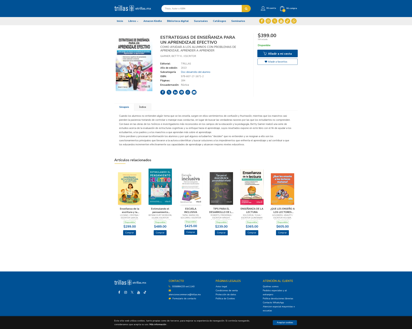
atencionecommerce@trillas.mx (185, 294)
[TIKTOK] (287, 21)
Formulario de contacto (184, 298)
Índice (142, 107)
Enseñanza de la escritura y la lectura (129, 210)
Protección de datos (226, 294)
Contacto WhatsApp (273, 302)
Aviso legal (221, 286)
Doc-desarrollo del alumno (195, 72)
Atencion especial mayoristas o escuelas (279, 308)
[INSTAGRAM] (268, 21)
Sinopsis (124, 107)
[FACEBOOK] (261, 21)
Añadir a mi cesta (279, 54)
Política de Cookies (225, 298)
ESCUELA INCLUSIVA (190, 210)
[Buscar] (246, 8)
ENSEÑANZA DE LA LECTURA (252, 210)
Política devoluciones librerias (278, 298)
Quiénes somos (271, 286)
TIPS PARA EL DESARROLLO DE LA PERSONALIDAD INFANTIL (221, 210)
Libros (132, 21)
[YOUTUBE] (281, 21)
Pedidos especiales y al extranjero (275, 292)
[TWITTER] (274, 21)
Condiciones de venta (227, 290)
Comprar (129, 232)
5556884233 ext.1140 (183, 286)
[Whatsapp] (294, 21)
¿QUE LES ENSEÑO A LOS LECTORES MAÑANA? (282, 210)
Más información (158, 324)
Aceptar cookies (285, 322)
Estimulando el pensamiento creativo (160, 210)
